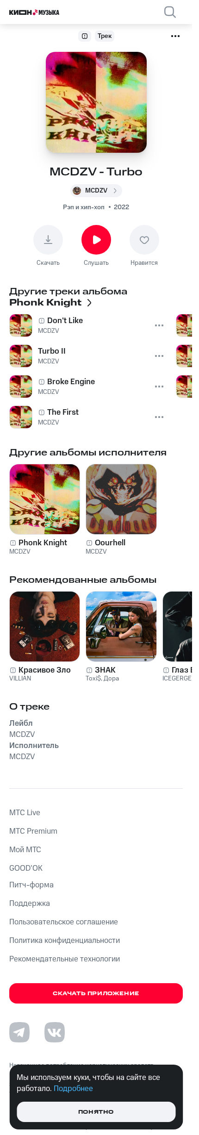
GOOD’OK (26, 868)
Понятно (96, 1112)
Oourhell (110, 543)
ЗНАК (105, 670)
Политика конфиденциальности (64, 940)
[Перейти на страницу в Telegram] (19, 1032)
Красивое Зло (45, 670)
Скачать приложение (96, 994)
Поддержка (29, 903)
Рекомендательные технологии (64, 959)
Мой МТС (25, 849)
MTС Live (24, 812)
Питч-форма (31, 885)
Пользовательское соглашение (63, 922)
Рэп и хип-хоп (84, 207)
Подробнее (73, 1088)
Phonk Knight (43, 543)
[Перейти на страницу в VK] (54, 1032)
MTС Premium (33, 831)
